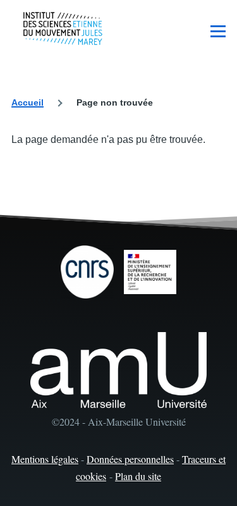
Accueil (27, 102)
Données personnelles (130, 459)
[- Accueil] (62, 28)
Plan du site (138, 476)
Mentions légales (44, 459)
